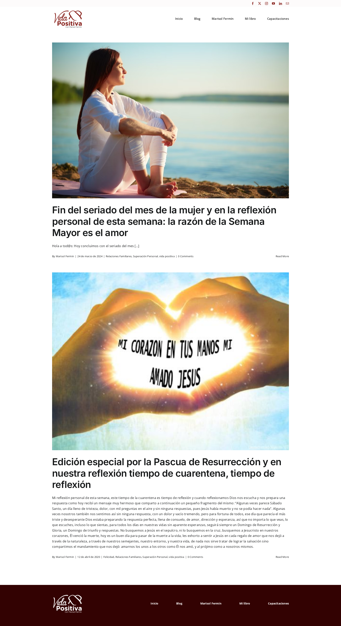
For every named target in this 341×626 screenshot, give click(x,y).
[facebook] (252, 3)
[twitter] (259, 3)
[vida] (67, 594)
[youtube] (273, 3)
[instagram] (266, 3)
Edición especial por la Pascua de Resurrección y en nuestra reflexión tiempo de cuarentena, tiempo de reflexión (166, 473)
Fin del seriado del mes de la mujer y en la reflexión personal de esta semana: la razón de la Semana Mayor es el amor (164, 221)
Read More (282, 256)
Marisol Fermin (65, 256)
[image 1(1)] (67, 10)
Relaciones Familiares (119, 256)
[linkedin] (280, 3)
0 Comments (185, 256)
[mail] (287, 3)
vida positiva (167, 256)
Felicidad (108, 557)
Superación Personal (145, 256)
